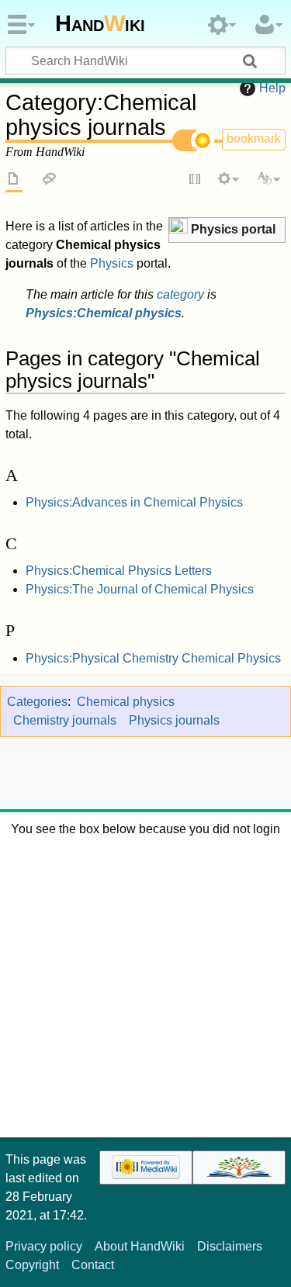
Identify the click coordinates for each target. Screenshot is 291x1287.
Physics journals (174, 720)
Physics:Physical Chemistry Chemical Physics (153, 658)
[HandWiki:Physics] (178, 227)
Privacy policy (43, 1246)
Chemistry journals (64, 720)
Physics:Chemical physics (104, 313)
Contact (92, 1264)
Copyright (32, 1264)
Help (272, 88)
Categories (37, 701)
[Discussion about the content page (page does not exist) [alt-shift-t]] (49, 180)
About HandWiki (140, 1246)
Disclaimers (229, 1246)
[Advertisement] (145, 984)
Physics (111, 263)
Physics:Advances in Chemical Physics (134, 502)
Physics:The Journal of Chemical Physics (140, 589)
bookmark (254, 138)
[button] (227, 230)
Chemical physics (126, 701)
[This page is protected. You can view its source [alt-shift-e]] (195, 180)
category (180, 294)
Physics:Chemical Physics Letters (119, 570)
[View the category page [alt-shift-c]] (14, 180)
